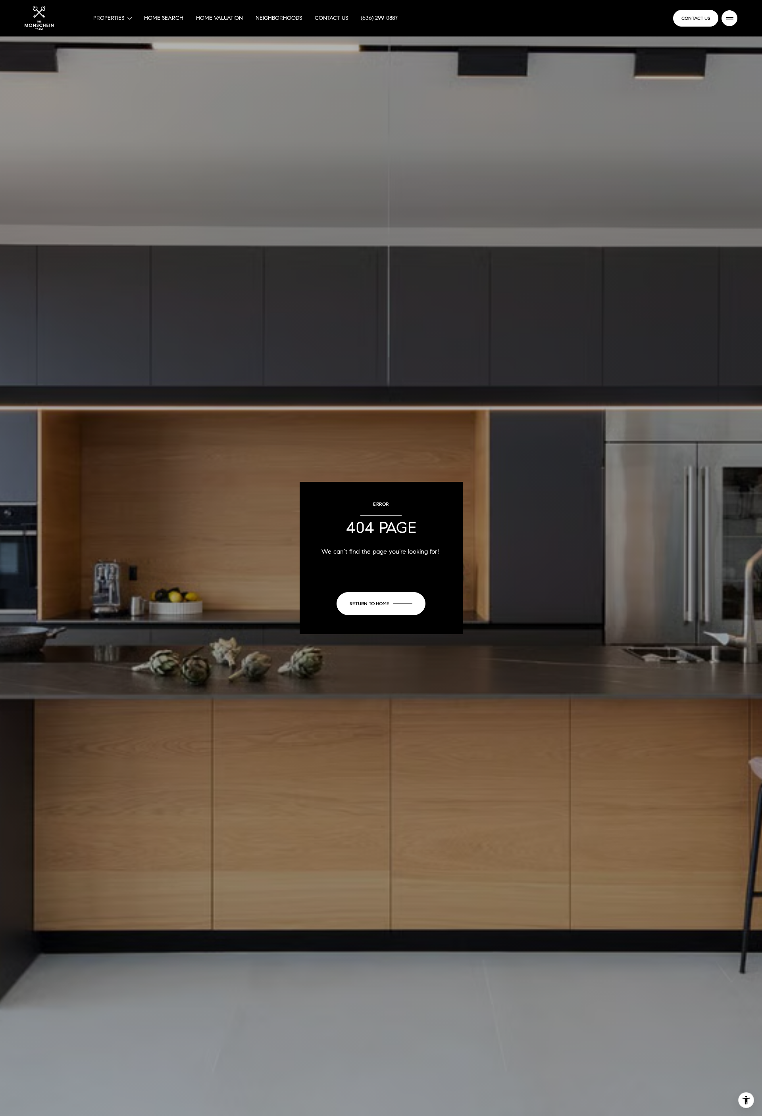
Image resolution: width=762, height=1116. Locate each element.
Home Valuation (219, 18)
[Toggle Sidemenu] (729, 18)
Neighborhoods (279, 18)
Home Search (163, 18)
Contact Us (331, 18)
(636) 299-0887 (379, 18)
